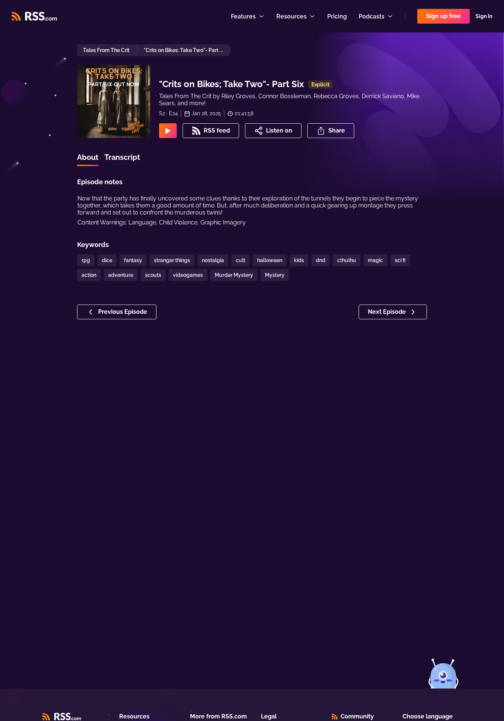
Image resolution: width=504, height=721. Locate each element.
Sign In (484, 16)
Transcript (122, 157)
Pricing (337, 16)
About (88, 157)
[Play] (168, 130)
